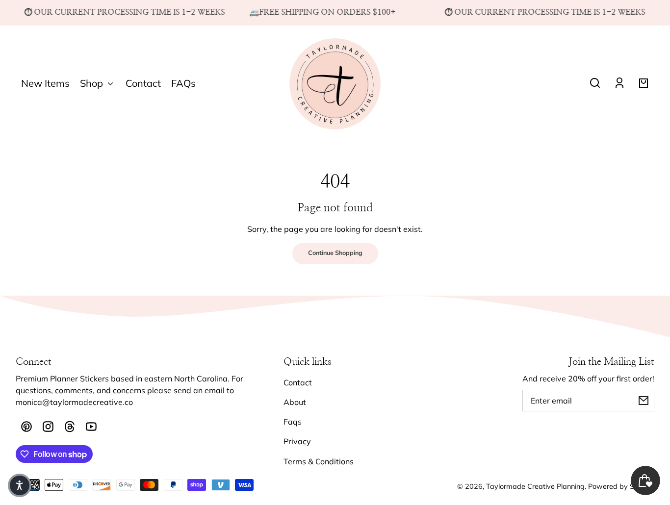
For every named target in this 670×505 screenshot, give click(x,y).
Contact (297, 382)
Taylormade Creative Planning (535, 486)
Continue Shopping (335, 253)
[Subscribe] (643, 400)
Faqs (292, 422)
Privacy (297, 441)
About (294, 402)
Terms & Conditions (318, 461)
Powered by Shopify (621, 486)
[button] (595, 83)
